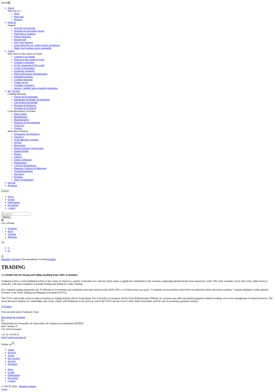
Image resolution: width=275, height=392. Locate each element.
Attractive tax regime (24, 56)
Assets (11, 51)
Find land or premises (25, 33)
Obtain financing (22, 36)
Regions (18, 19)
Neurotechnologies (23, 171)
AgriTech (19, 136)
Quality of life (21, 82)
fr (8, 247)
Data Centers (20, 114)
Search (4, 2)
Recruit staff (20, 39)
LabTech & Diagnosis (25, 165)
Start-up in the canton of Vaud (29, 59)
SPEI (16, 13)
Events (11, 199)
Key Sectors (14, 91)
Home (4, 259)
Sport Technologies (23, 179)
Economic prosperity (24, 71)
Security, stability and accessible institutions (36, 88)
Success (12, 182)
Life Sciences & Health (25, 102)
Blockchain (19, 145)
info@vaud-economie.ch (13, 337)
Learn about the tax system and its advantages (37, 45)
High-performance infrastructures (30, 74)
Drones (17, 154)
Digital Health (21, 151)
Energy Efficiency (23, 159)
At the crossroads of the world (29, 65)
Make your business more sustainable (32, 48)
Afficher (6, 217)
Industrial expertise (23, 76)
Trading (18, 128)
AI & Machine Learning (26, 139)
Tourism (12, 234)
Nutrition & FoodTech (25, 108)
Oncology (19, 174)
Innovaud (19, 16)
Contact (11, 208)
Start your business (23, 42)
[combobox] (16, 213)
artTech (17, 142)
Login (4, 389)
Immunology (20, 162)
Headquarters (20, 116)
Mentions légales (27, 386)
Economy (12, 228)
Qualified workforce (24, 85)
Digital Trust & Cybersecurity (29, 148)
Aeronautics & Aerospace (27, 134)
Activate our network (24, 28)
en (9, 250)
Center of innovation (24, 68)
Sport (10, 231)
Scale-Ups (19, 125)
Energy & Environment (26, 96)
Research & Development (27, 122)
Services (12, 22)
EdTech (18, 157)
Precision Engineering (25, 105)
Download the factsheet (13, 317)
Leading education (23, 79)
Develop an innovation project (29, 31)
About (11, 8)
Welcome (12, 237)
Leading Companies (24, 62)
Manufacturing (21, 119)
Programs (12, 185)
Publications (14, 202)
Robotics (18, 177)
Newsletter (13, 205)
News (11, 196)
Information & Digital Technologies (32, 99)
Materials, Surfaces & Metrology (30, 168)
